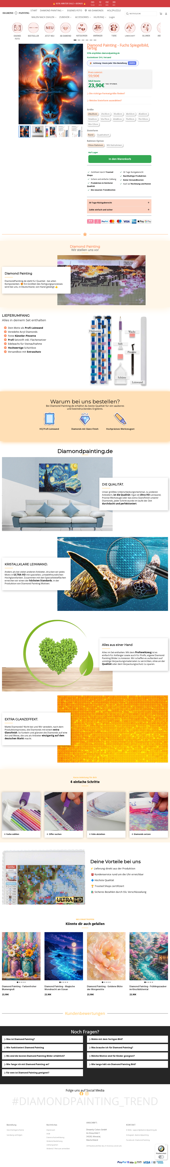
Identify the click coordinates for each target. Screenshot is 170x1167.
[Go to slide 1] (17, 982)
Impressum (50, 1130)
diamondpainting (142, 1135)
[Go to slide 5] (25, 982)
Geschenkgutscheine (15, 1130)
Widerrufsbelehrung (54, 1141)
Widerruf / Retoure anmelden (58, 1148)
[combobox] (141, 13)
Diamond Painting (142, 1140)
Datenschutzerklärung (55, 1137)
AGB (48, 1133)
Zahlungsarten (52, 1145)
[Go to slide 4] (23, 982)
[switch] (161, 1156)
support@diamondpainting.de (145, 1130)
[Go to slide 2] (19, 982)
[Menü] (165, 1145)
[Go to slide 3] (21, 982)
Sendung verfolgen (14, 1135)
